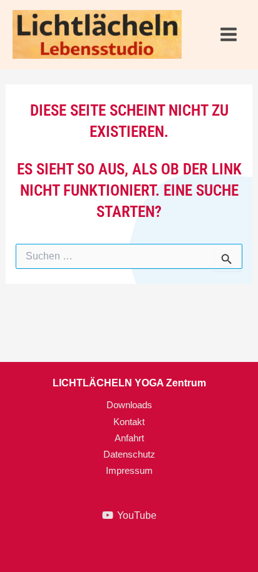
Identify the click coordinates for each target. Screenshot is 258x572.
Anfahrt (129, 438)
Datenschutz (129, 454)
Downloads (129, 405)
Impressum (129, 471)
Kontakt (129, 422)
